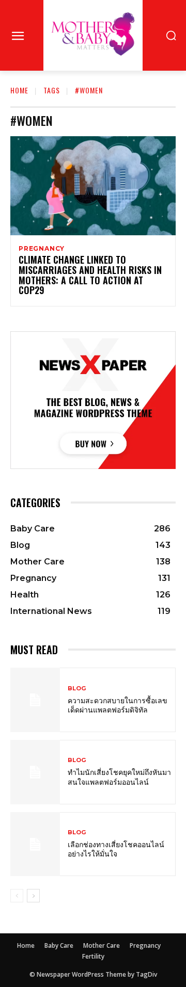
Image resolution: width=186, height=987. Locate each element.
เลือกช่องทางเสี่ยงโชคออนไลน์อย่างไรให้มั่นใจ (116, 848)
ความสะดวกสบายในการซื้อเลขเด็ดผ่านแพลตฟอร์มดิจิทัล (117, 704)
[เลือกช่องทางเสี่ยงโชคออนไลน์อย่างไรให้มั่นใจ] (35, 844)
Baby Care (58, 945)
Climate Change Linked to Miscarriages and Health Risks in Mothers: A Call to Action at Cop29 (90, 275)
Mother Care (101, 945)
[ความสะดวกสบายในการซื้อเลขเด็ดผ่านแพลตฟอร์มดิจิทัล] (35, 700)
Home (19, 90)
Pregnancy (42, 249)
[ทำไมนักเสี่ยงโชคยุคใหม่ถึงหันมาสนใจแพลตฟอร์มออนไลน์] (35, 772)
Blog (77, 688)
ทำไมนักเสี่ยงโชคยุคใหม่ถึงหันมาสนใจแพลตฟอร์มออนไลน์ (119, 776)
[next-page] (33, 895)
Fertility (93, 956)
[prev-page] (16, 895)
